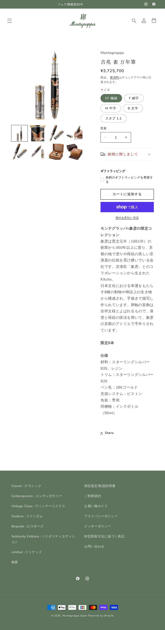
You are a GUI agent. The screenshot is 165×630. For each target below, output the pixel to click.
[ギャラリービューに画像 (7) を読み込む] (56, 152)
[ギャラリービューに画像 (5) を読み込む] (19, 152)
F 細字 (134, 98)
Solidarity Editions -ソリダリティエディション (43, 539)
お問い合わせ (94, 546)
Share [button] (109, 433)
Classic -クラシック (26, 486)
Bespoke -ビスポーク (27, 526)
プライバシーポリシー (101, 516)
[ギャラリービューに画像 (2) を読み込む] (38, 133)
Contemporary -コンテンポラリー (37, 496)
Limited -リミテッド (26, 552)
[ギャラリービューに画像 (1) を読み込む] (19, 133)
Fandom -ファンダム (27, 516)
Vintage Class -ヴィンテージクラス (38, 506)
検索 (14, 562)
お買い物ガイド (96, 506)
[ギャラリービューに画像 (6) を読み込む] (38, 152)
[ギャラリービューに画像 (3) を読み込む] (56, 133)
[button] (9, 21)
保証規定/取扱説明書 (99, 486)
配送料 (114, 77)
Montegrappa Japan (74, 615)
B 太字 (133, 108)
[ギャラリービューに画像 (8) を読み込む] (74, 152)
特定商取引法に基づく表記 (104, 536)
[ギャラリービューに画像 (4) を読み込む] (74, 133)
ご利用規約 (92, 496)
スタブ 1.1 (113, 118)
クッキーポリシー (97, 526)
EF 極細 (111, 98)
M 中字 (110, 108)
